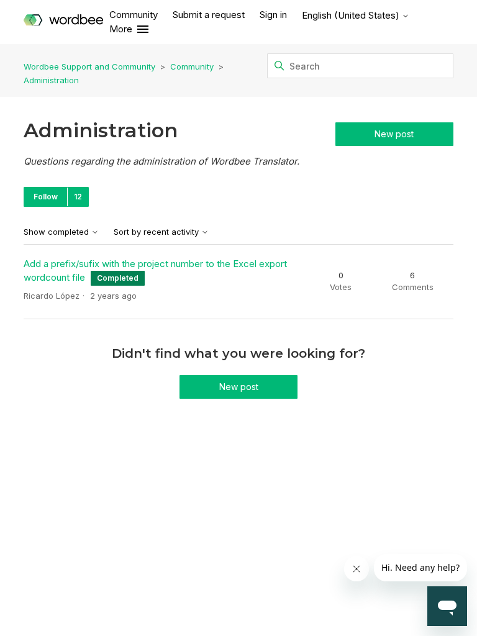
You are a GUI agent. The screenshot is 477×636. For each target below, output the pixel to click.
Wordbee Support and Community (89, 66)
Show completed (57, 232)
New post (394, 134)
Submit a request (209, 14)
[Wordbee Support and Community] (63, 22)
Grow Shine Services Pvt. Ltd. (211, 491)
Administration (51, 80)
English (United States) (352, 15)
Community (133, 14)
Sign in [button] (273, 14)
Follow (46, 196)
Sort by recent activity (157, 232)
